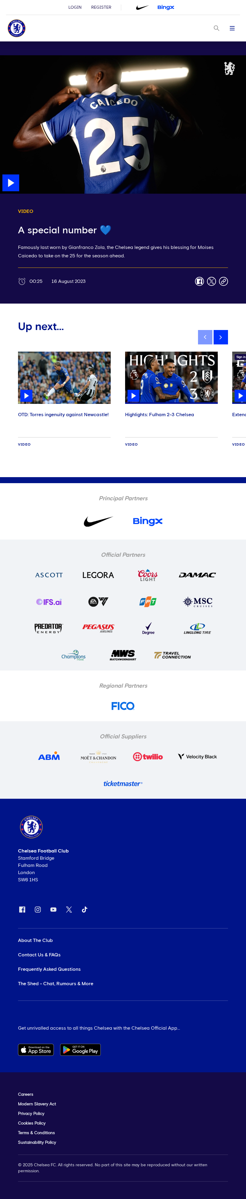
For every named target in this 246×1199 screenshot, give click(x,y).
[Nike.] (142, 7)
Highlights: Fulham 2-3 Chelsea (159, 414)
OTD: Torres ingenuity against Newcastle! (63, 414)
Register (101, 7)
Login (75, 7)
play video (12, 58)
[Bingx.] (166, 7)
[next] (221, 337)
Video (24, 445)
